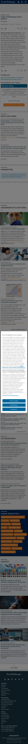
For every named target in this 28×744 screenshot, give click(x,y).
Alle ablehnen (14, 405)
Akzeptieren (14, 409)
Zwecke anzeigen (14, 401)
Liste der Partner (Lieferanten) (10, 395)
